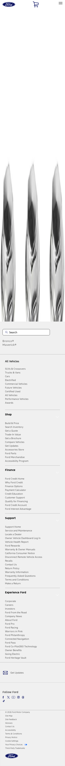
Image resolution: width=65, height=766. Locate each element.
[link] (8, 716)
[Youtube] (13, 697)
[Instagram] (18, 697)
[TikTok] (4, 701)
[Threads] (23, 697)
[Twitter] (8, 697)
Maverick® (10, 345)
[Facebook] (4, 697)
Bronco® (8, 341)
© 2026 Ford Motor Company (17, 712)
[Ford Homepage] (11, 758)
